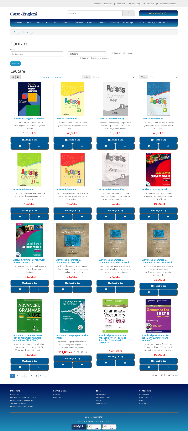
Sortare (87, 77)
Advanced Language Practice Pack (72, 336)
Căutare (25, 32)
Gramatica (67, 22)
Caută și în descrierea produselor (95, 58)
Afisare (144, 77)
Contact (56, 394)
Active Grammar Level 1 (155, 189)
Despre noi (15, 394)
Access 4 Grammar (66, 189)
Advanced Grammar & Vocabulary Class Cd (68, 261)
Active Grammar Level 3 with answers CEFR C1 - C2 (29, 261)
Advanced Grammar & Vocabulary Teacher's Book (157, 261)
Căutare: (13, 49)
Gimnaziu (39, 22)
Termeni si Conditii (18, 403)
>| (51, 376)
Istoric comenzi (145, 397)
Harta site (57, 397)
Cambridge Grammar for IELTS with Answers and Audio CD (156, 338)
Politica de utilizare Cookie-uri (22, 406)
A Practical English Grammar (28, 118)
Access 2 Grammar (152, 118)
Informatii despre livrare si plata (23, 397)
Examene (102, 22)
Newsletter (143, 403)
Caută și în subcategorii (123, 53)
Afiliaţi (98, 400)
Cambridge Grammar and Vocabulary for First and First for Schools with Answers (113, 339)
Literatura (91, 22)
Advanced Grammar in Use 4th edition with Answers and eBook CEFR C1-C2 (27, 338)
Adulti (56, 22)
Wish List (142, 400)
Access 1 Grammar (66, 118)
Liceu (48, 22)
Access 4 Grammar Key (111, 189)
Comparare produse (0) (51, 77)
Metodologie (127, 22)
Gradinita (18, 22)
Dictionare (114, 22)
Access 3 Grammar (23, 189)
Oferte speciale (102, 403)
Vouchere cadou (103, 397)
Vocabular (79, 22)
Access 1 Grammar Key (111, 118)
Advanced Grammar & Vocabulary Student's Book (114, 261)
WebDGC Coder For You (100, 421)
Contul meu (144, 394)
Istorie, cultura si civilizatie (158, 22)
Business (140, 22)
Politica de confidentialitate (21, 400)
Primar (28, 22)
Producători (101, 394)
